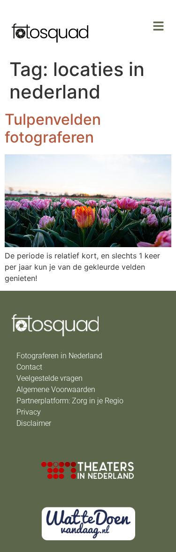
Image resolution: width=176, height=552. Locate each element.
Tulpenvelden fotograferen (53, 128)
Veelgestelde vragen (49, 378)
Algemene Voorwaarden (55, 389)
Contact (29, 367)
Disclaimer (33, 423)
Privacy (28, 412)
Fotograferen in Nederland (59, 355)
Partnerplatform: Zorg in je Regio (69, 400)
